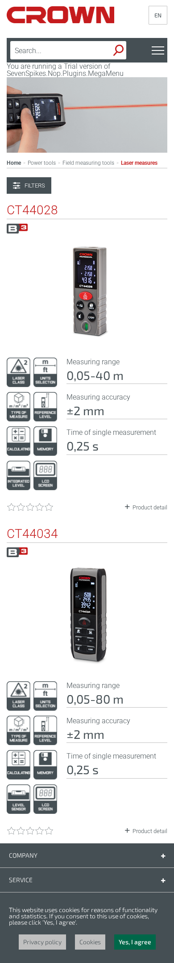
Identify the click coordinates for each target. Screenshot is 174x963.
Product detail (150, 507)
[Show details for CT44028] (87, 339)
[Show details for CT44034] (87, 663)
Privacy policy (42, 942)
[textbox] (53, 50)
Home (14, 163)
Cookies (90, 942)
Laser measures (139, 163)
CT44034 (32, 534)
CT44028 (32, 210)
